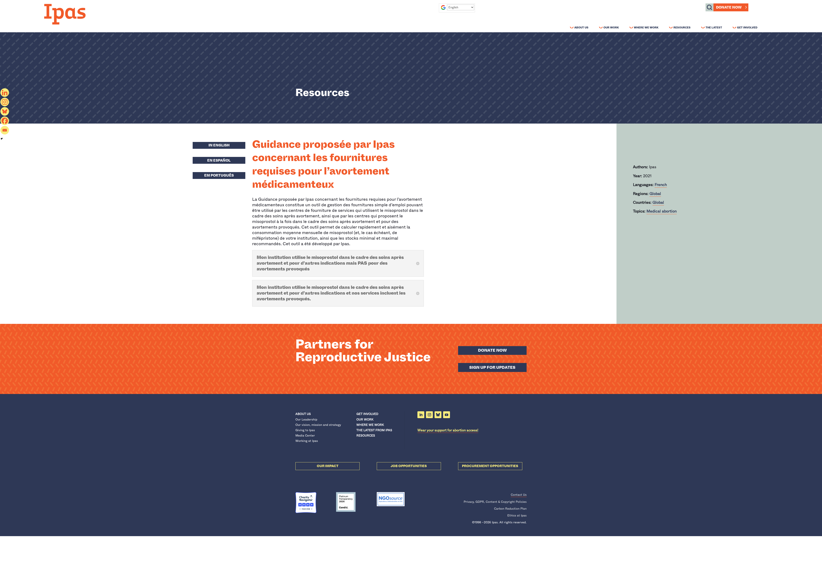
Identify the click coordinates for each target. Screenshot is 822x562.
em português (219, 175)
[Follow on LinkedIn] (420, 414)
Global (655, 193)
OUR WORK (364, 419)
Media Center (305, 435)
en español (219, 160)
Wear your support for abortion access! (447, 430)
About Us (581, 27)
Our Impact (327, 466)
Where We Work (646, 27)
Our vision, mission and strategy (318, 425)
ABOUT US (303, 414)
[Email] (4, 130)
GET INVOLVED (367, 414)
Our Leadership (306, 419)
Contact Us (519, 495)
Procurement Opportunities (490, 466)
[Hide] (1, 138)
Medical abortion (661, 211)
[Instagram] (4, 102)
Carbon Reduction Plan (510, 508)
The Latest (714, 27)
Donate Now (729, 7)
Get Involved (747, 27)
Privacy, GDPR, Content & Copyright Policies (495, 502)
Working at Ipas (306, 441)
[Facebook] (4, 121)
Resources (682, 27)
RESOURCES (365, 435)
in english (218, 145)
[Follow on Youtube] (446, 414)
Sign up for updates (492, 367)
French (661, 184)
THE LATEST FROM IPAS (374, 430)
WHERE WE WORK (370, 425)
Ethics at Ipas (517, 515)
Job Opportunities (409, 466)
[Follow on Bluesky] (438, 414)
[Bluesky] (4, 111)
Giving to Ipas (305, 430)
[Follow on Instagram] (429, 414)
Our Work (611, 27)
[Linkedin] (4, 92)
